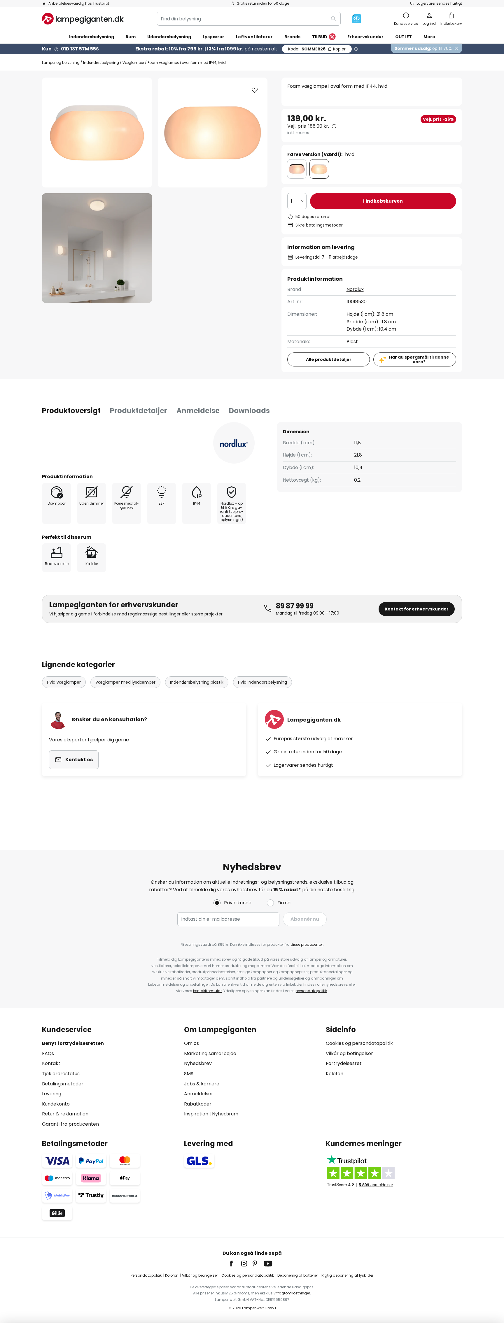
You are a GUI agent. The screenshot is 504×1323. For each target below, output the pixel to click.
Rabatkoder (197, 1104)
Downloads (249, 410)
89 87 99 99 (295, 606)
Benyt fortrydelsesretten (73, 1043)
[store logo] (83, 18)
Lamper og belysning (61, 62)
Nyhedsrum (225, 1113)
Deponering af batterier (297, 1275)
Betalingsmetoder (62, 1083)
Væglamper (133, 62)
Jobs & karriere (201, 1083)
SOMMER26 (317, 49)
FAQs (48, 1053)
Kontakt (51, 1063)
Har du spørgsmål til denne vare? (419, 359)
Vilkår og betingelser (349, 1053)
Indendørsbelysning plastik (196, 682)
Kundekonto (56, 1104)
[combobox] (248, 18)
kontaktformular (207, 990)
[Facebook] (235, 1263)
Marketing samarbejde (210, 1053)
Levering (51, 1093)
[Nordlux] (234, 443)
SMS (188, 1073)
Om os (191, 1043)
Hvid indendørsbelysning (262, 682)
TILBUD (319, 37)
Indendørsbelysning (101, 62)
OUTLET (403, 37)
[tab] (71, 410)
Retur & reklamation (65, 1113)
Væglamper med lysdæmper (125, 682)
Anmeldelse (198, 410)
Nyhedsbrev (198, 1063)
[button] (97, 248)
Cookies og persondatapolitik (359, 1043)
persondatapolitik (311, 990)
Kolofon (334, 1073)
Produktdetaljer (138, 410)
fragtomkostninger (293, 1293)
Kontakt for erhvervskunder (417, 609)
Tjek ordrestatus (61, 1073)
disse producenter (306, 944)
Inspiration (196, 1113)
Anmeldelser (198, 1093)
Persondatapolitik (146, 1275)
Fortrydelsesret (344, 1063)
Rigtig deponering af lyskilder (347, 1275)
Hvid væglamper (64, 682)
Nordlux (355, 289)
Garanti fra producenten (70, 1124)
